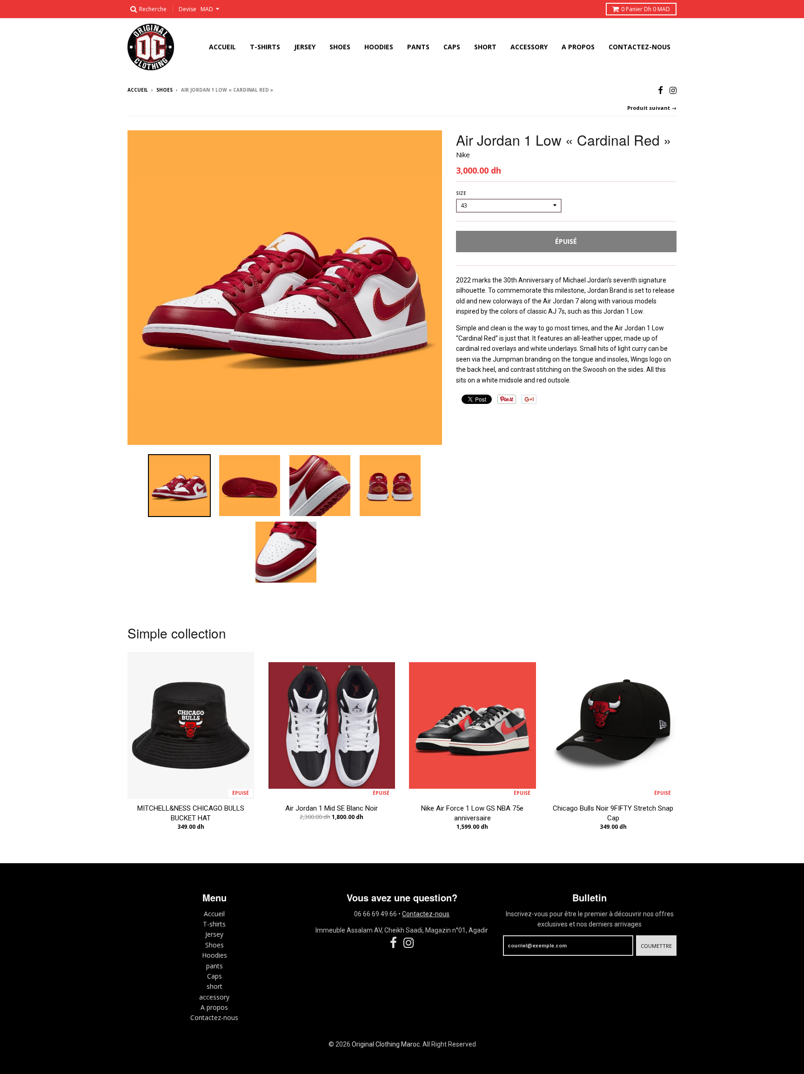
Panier (645, 9)
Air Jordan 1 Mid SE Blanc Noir (331, 808)
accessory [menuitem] (529, 46)
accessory (214, 997)
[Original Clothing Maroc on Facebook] (660, 90)
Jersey (214, 934)
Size (461, 193)
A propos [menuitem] (578, 46)
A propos (214, 1007)
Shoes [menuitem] (339, 46)
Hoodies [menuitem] (378, 46)
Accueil (137, 90)
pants (214, 965)
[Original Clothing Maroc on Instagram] (673, 90)
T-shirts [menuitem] (265, 46)
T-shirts (214, 924)
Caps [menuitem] (451, 46)
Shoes (164, 90)
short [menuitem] (485, 46)
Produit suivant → (652, 107)
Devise (187, 9)
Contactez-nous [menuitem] (639, 46)
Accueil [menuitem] (222, 46)
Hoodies (214, 955)
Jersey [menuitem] (304, 46)
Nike (463, 154)
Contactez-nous (214, 1017)
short (214, 986)
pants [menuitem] (418, 46)
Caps (214, 976)
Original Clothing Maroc (386, 1044)
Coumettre (656, 945)
